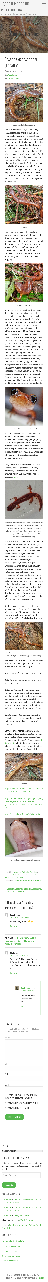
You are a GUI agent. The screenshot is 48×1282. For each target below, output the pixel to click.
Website (7, 1084)
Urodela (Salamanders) (14, 878)
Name (7, 1063)
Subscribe (8, 1185)
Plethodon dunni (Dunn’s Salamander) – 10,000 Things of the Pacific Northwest (20, 941)
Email (7, 1074)
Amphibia (17, 872)
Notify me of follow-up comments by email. (23, 1103)
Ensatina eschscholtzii (32, 880)
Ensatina (8, 875)
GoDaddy (40, 1277)
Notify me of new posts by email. (19, 1108)
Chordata (33, 872)
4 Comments (13, 78)
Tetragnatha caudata (11, 1246)
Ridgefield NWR (22, 1215)
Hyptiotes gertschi (10, 1251)
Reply (12, 926)
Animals (25, 872)
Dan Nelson (12, 75)
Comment (8, 1037)
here (16, 477)
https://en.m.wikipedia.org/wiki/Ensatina (23, 814)
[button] (44, 3)
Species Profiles (32, 875)
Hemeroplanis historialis (13, 1241)
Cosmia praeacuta (10, 1261)
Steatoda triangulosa (11, 1256)
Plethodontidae (19, 875)
